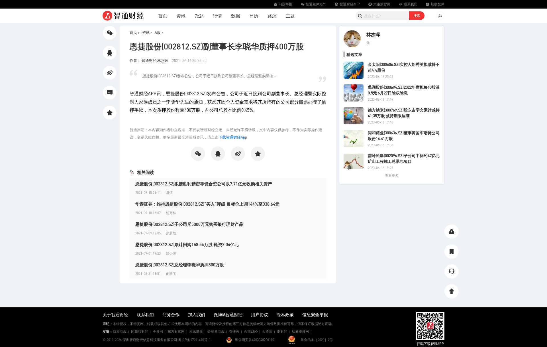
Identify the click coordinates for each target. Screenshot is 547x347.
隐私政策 (285, 314)
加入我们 (196, 314)
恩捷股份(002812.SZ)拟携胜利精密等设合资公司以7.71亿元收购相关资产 (203, 183)
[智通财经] (123, 15)
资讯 (180, 16)
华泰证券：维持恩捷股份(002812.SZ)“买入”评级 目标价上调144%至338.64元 (207, 204)
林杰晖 (373, 34)
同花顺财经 (139, 331)
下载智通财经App (233, 137)
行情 (217, 16)
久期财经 (251, 331)
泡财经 (282, 331)
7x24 (199, 16)
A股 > (159, 32)
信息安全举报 (315, 314)
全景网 (158, 331)
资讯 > (147, 32)
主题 (290, 16)
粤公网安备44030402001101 (255, 340)
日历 (253, 16)
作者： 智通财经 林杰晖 (149, 60)
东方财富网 (176, 331)
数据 (235, 16)
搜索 (416, 15)
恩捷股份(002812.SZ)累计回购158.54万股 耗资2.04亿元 (187, 244)
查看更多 (392, 175)
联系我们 (145, 314)
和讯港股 (196, 331)
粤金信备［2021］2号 (317, 340)
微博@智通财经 (228, 314)
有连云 (234, 331)
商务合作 (170, 314)
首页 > (135, 32)
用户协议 (259, 314)
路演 (272, 16)
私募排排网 (300, 331)
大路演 (267, 331)
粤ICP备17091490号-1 (194, 340)
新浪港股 (119, 331)
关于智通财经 (115, 314)
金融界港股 (215, 331)
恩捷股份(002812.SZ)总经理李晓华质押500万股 (179, 264)
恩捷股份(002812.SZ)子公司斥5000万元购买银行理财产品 (189, 224)
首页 (162, 16)
